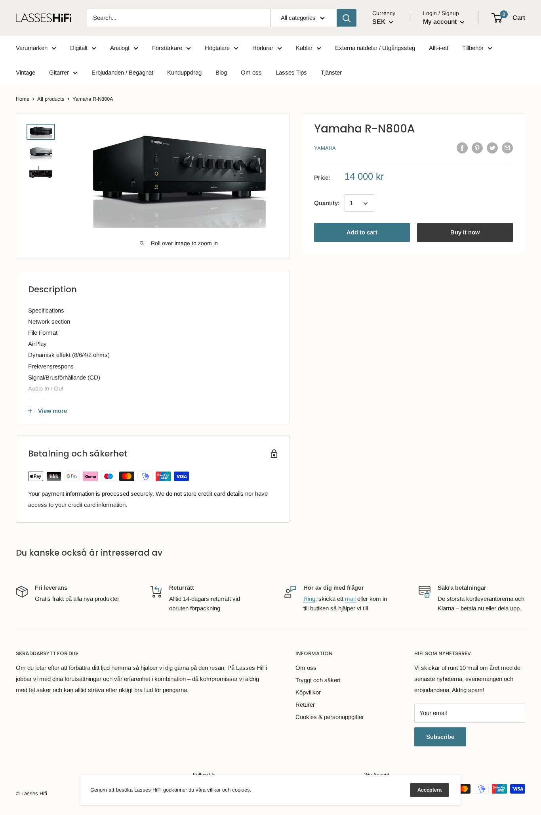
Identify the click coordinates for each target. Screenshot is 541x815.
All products (51, 99)
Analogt (120, 47)
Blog (221, 72)
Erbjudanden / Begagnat (122, 72)
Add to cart (362, 232)
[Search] (346, 18)
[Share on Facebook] (462, 147)
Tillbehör (473, 47)
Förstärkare (167, 47)
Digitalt (79, 47)
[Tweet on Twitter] (492, 147)
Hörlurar (262, 47)
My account (440, 21)
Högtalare (217, 47)
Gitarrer (59, 72)
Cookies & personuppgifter (329, 716)
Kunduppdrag (184, 72)
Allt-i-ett (438, 47)
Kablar (304, 47)
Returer (305, 704)
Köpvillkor (308, 692)
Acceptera (429, 790)
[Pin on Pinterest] (477, 147)
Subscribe (440, 736)
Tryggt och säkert (318, 680)
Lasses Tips (291, 72)
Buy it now (465, 232)
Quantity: (327, 203)
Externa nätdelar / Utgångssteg (375, 47)
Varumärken (32, 47)
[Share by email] (507, 147)
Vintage (25, 72)
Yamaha (325, 148)
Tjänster (331, 72)
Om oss (251, 72)
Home (22, 99)
